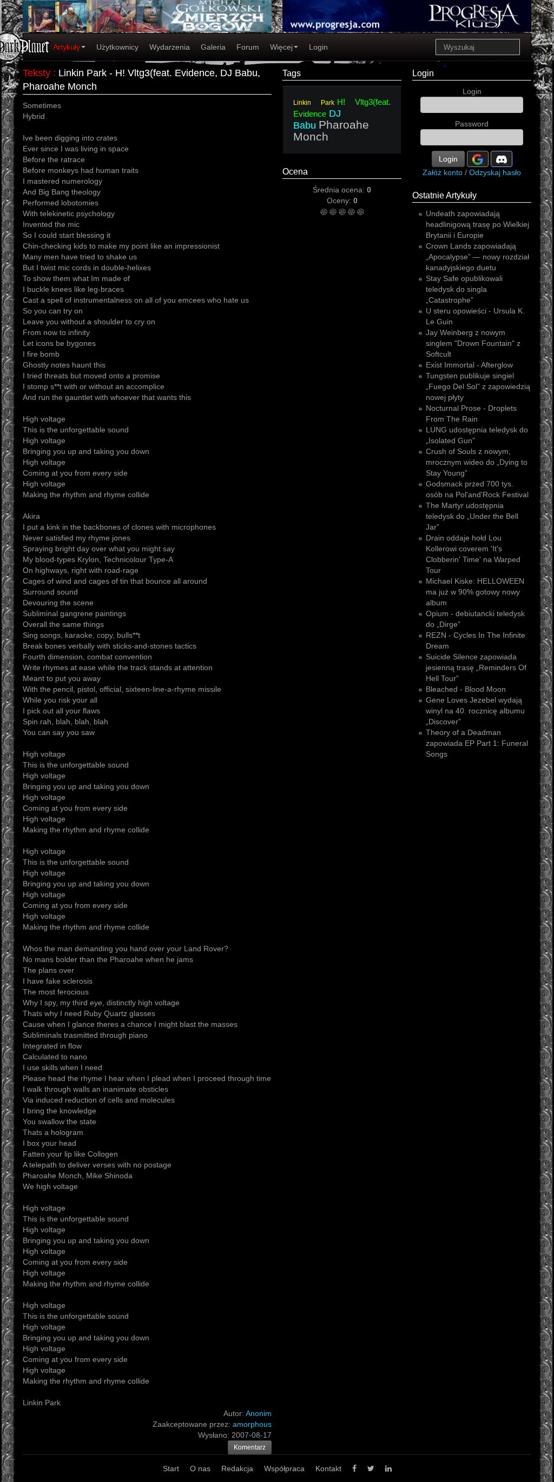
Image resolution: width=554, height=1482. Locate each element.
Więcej (281, 47)
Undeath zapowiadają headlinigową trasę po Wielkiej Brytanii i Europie (477, 224)
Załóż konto (443, 172)
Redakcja (237, 1468)
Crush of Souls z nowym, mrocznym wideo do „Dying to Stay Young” (476, 462)
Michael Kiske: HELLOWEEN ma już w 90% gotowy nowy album (475, 592)
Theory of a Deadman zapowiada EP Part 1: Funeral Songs (477, 743)
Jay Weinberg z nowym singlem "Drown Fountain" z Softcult (473, 343)
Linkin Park (313, 102)
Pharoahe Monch (331, 130)
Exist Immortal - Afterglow (469, 365)
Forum (247, 47)
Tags (291, 73)
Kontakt (328, 1468)
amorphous (252, 1424)
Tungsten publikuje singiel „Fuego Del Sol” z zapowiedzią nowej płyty (478, 386)
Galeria (213, 47)
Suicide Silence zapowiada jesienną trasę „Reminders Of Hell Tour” (476, 667)
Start (171, 1468)
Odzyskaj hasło (495, 172)
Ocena (295, 171)
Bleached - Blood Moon (466, 689)
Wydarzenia (169, 47)
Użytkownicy (117, 47)
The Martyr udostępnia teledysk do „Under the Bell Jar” (472, 516)
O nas (200, 1468)
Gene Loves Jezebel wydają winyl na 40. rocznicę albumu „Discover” (475, 711)
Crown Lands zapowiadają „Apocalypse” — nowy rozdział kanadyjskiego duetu (477, 257)
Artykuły (66, 47)
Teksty (36, 73)
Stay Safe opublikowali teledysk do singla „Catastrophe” (464, 289)
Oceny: (340, 200)
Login (318, 47)
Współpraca (284, 1468)
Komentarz (250, 1447)
